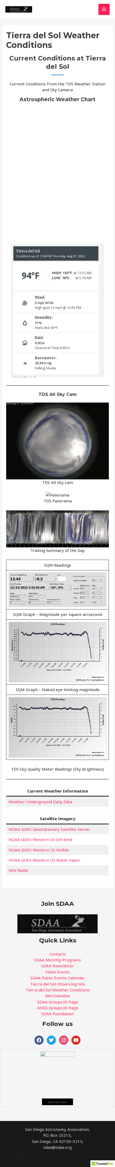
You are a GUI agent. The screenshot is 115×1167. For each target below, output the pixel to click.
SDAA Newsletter (57, 965)
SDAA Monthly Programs (57, 960)
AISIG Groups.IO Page (57, 1007)
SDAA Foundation (57, 1013)
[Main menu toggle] (104, 9)
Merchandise (57, 995)
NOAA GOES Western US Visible (39, 849)
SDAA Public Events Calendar (57, 977)
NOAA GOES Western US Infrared (40, 839)
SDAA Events (57, 972)
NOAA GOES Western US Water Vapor (44, 860)
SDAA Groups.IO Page (57, 1002)
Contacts (57, 954)
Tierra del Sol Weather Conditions (57, 989)
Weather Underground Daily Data (40, 801)
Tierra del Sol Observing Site (57, 984)
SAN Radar (19, 870)
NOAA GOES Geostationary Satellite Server (49, 829)
